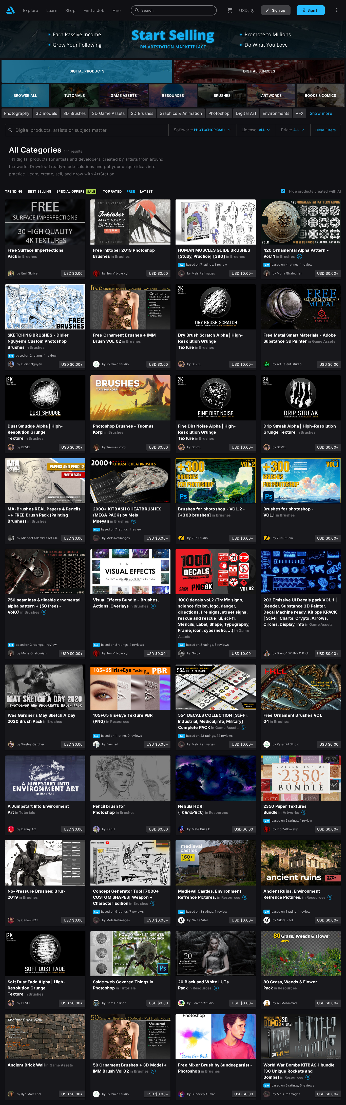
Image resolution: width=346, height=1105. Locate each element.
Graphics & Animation (181, 113)
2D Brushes (142, 113)
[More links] (337, 10)
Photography (16, 113)
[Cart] (230, 10)
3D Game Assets (108, 113)
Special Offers (75, 191)
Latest (146, 191)
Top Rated (112, 191)
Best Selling (40, 191)
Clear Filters (325, 130)
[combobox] (174, 10)
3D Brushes (74, 113)
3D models (46, 113)
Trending (14, 191)
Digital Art (246, 113)
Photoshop (219, 113)
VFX (299, 113)
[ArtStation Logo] (10, 10)
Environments (276, 113)
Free (131, 191)
